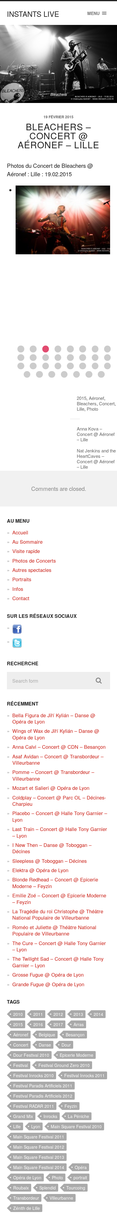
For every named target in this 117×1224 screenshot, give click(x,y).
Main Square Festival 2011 (38, 1137)
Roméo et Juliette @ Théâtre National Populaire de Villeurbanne (54, 930)
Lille (80, 409)
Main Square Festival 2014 (38, 1167)
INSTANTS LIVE (33, 13)
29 (76, 374)
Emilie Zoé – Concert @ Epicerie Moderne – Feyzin (59, 898)
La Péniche (78, 1116)
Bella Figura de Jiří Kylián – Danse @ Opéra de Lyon (53, 718)
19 (45, 366)
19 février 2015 (59, 116)
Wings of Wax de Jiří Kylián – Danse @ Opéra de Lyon (55, 734)
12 (58, 357)
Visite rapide (26, 551)
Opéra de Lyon (27, 1177)
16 (107, 357)
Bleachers (87, 403)
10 (33, 357)
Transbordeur (26, 1198)
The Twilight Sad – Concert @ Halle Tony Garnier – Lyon (58, 962)
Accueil (20, 532)
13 (70, 357)
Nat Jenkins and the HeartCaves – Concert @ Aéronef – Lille (96, 458)
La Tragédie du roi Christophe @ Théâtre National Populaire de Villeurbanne (57, 914)
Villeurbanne (61, 1198)
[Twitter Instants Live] (17, 645)
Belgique (47, 1035)
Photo (92, 409)
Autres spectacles (31, 569)
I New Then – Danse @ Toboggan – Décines (52, 848)
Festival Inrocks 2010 (33, 1075)
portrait (80, 1177)
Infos (17, 588)
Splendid (47, 1188)
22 (82, 366)
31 (101, 374)
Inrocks (50, 1116)
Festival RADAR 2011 (33, 1106)
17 (20, 366)
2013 (78, 1014)
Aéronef (96, 398)
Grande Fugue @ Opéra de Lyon (48, 984)
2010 (18, 1014)
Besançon (75, 1035)
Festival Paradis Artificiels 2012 (42, 1096)
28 (64, 374)
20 (58, 366)
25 (27, 374)
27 (51, 374)
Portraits (21, 579)
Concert (107, 403)
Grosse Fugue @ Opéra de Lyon (48, 974)
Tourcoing (75, 1188)
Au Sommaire (27, 541)
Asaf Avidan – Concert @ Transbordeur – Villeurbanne (58, 759)
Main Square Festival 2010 (76, 1126)
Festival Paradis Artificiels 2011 (42, 1086)
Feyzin (70, 1106)
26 (39, 374)
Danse (45, 1045)
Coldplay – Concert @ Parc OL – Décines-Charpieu (59, 800)
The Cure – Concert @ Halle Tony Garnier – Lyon (59, 946)
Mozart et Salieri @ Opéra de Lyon (50, 787)
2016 (38, 1024)
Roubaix (21, 1188)
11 (45, 357)
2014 (98, 1014)
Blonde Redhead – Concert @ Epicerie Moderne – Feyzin (55, 882)
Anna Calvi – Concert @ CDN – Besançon (59, 746)
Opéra (81, 1167)
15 (95, 357)
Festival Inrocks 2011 (84, 1075)
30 (89, 374)
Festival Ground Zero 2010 (64, 1065)
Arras (79, 1024)
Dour (66, 1045)
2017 (58, 1024)
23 (95, 366)
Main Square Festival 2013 (38, 1157)
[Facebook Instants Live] (17, 632)
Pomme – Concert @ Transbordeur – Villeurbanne (53, 775)
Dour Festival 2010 (31, 1055)
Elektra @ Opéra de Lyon (40, 870)
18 (33, 366)
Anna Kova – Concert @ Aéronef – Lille (96, 434)
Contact (20, 598)
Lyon (35, 1126)
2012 (58, 1014)
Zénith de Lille (26, 1208)
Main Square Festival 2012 (38, 1147)
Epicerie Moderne (76, 1055)
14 (82, 357)
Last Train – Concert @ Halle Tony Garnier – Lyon (59, 832)
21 (70, 366)
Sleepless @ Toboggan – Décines (49, 860)
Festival (20, 1065)
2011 (38, 1014)
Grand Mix (23, 1116)
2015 (81, 398)
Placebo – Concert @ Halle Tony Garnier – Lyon (59, 816)
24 (107, 366)
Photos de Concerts (34, 560)
